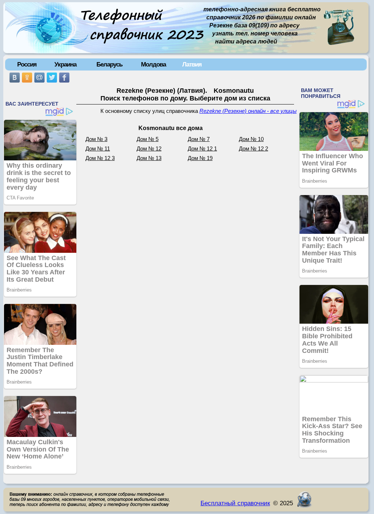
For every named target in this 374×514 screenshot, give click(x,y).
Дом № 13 (149, 158)
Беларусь (109, 64)
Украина (65, 64)
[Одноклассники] (27, 77)
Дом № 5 (148, 139)
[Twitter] (52, 77)
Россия (27, 64)
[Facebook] (64, 77)
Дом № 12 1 (202, 149)
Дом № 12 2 (253, 149)
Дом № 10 (251, 139)
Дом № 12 (149, 149)
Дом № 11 (97, 149)
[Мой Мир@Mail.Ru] (39, 77)
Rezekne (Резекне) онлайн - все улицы (248, 111)
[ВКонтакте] (14, 77)
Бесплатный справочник (235, 503)
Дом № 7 (199, 139)
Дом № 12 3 (100, 158)
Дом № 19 (200, 158)
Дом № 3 (96, 139)
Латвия (192, 64)
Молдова (153, 64)
